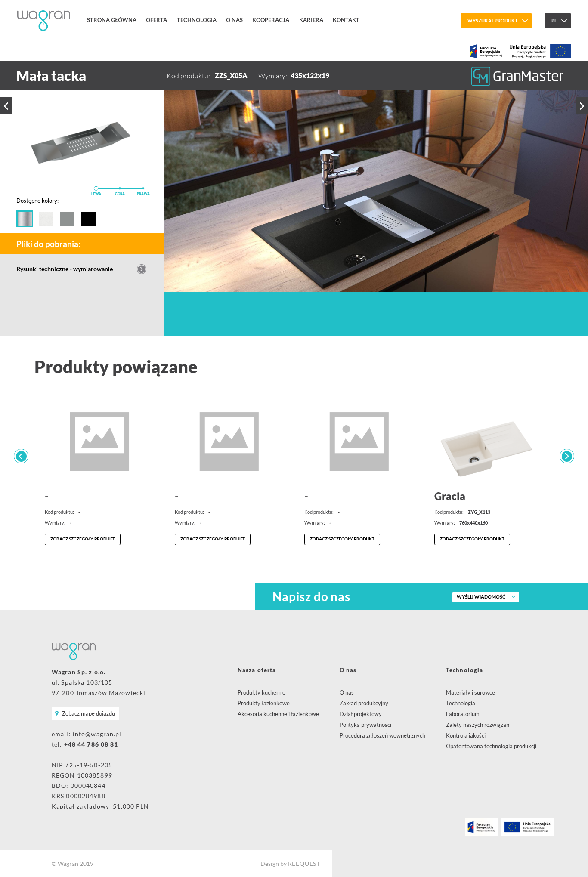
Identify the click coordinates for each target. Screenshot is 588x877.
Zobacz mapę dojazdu (88, 713)
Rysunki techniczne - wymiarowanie (64, 268)
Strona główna (111, 19)
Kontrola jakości (466, 735)
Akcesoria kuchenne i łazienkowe (278, 713)
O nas (234, 19)
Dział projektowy (361, 713)
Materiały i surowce (470, 692)
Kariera (311, 19)
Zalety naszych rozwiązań (477, 724)
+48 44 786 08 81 (91, 744)
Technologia (197, 19)
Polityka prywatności (365, 724)
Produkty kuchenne (261, 692)
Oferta (156, 19)
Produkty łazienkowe (264, 703)
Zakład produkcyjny (364, 703)
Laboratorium (463, 713)
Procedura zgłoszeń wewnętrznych (382, 735)
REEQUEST (304, 863)
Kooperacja (270, 19)
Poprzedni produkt (6, 105)
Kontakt (346, 19)
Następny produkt (582, 105)
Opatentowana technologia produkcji (491, 746)
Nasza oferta (257, 670)
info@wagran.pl (97, 734)
